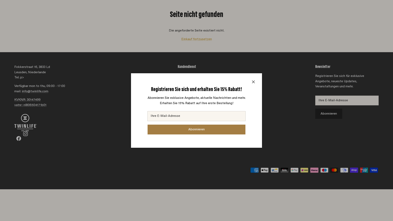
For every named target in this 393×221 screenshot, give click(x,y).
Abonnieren (196, 129)
